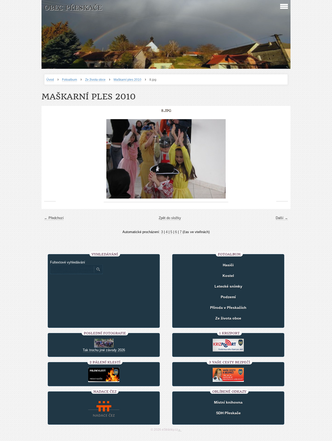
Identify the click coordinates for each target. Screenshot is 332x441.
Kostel (228, 276)
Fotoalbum (69, 80)
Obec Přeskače (73, 8)
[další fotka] (282, 159)
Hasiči (228, 265)
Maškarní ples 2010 (127, 80)
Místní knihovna (228, 402)
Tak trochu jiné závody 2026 (104, 350)
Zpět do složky (170, 218)
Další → (282, 218)
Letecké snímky (228, 286)
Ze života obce (95, 80)
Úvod (50, 80)
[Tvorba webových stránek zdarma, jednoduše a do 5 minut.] (180, 430)
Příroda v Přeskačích (228, 308)
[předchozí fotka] (50, 159)
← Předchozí (54, 218)
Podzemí (228, 297)
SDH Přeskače (228, 413)
